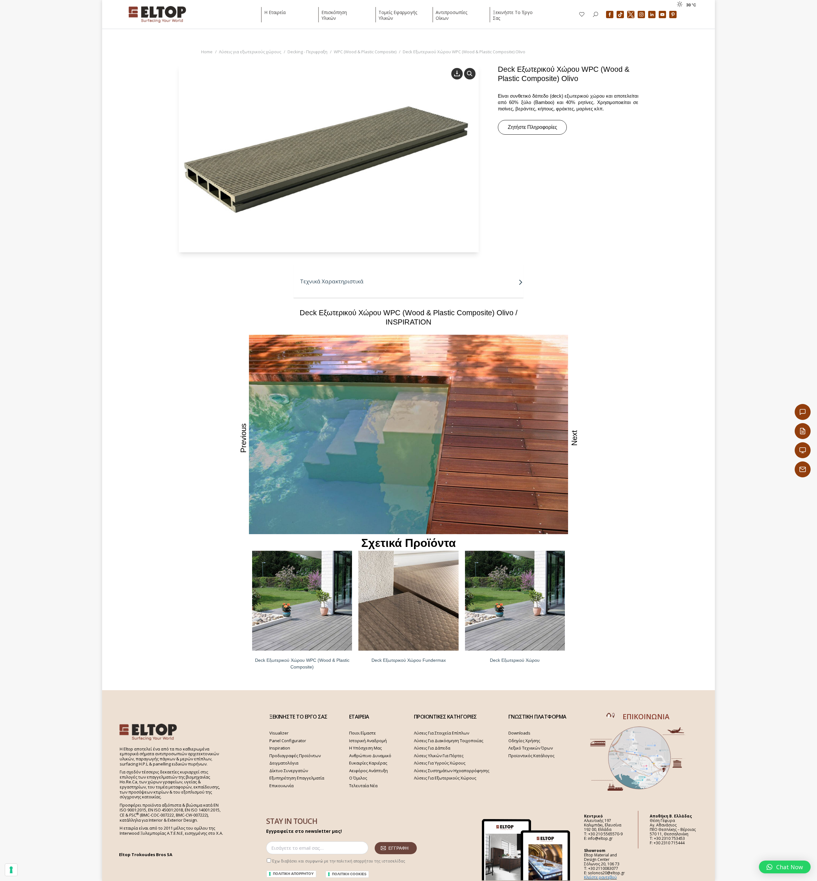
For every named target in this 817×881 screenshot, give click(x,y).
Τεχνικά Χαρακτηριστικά (332, 281)
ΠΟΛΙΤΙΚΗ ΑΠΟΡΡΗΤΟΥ (293, 873)
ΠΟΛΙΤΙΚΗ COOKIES (349, 874)
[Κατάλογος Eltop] (803, 431)
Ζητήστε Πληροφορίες (532, 127)
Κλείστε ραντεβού (600, 877)
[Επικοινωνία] (803, 412)
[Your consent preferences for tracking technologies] (11, 870)
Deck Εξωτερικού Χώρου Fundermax (408, 660)
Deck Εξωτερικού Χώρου (515, 660)
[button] (785, 867)
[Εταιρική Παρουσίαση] (803, 450)
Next (574, 438)
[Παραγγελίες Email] (803, 469)
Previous (243, 438)
